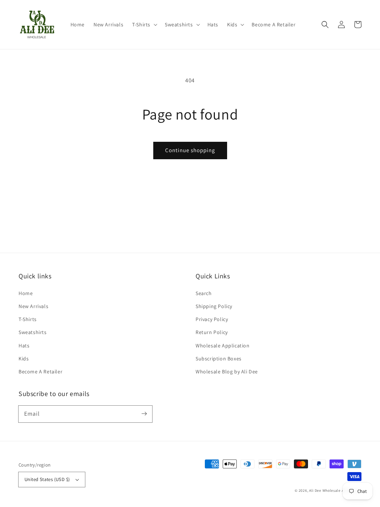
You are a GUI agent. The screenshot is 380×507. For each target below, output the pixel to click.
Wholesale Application (223, 345)
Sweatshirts (33, 332)
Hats (24, 345)
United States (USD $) (47, 479)
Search (204, 293)
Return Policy (212, 332)
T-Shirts (28, 319)
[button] (144, 24)
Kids (24, 358)
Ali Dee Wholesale (325, 490)
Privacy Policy (212, 319)
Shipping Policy (214, 306)
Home (26, 293)
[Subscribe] (144, 414)
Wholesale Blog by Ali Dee (227, 371)
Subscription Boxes (219, 358)
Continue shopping (190, 150)
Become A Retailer (40, 371)
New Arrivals (33, 306)
